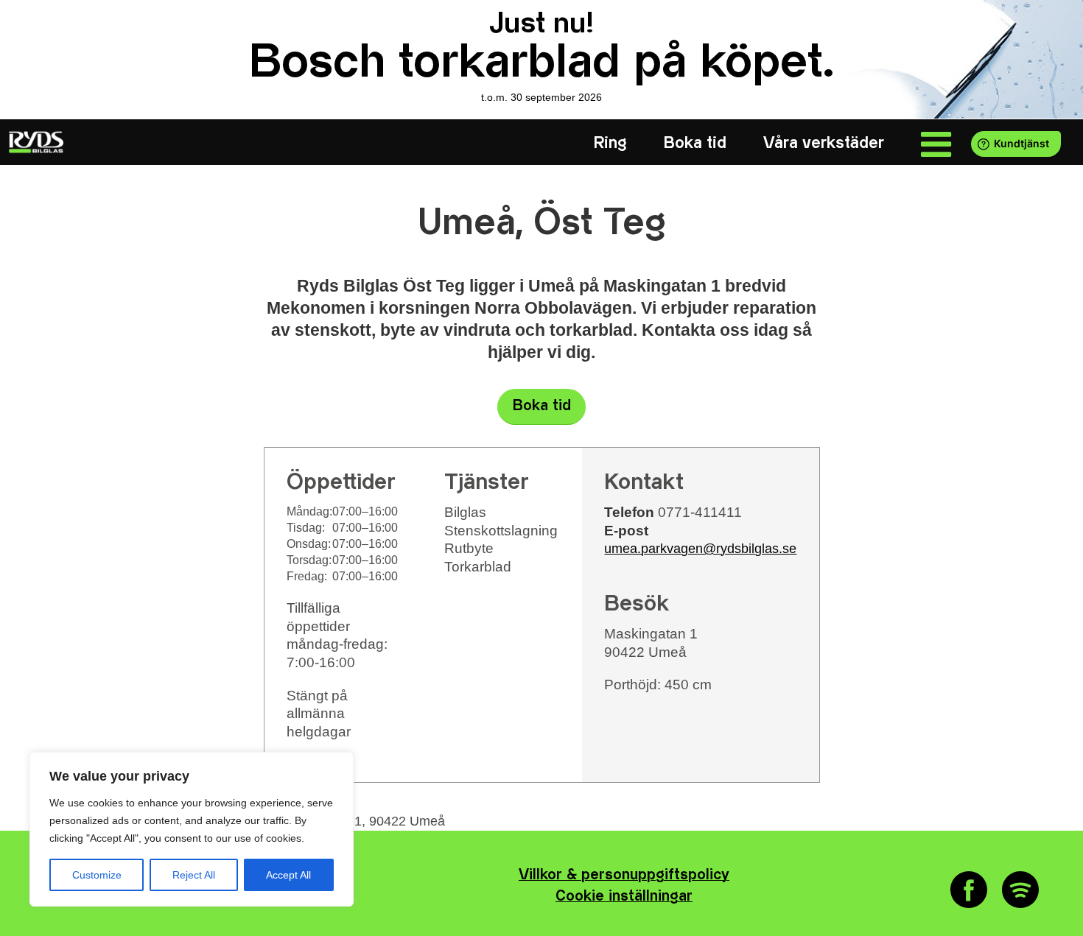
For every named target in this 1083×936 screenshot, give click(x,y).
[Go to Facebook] (969, 889)
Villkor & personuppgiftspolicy (624, 875)
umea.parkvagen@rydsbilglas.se (700, 548)
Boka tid (542, 406)
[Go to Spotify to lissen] (1020, 889)
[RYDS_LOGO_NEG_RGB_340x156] (34, 142)
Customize (97, 875)
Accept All (288, 875)
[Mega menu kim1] (936, 143)
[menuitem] (610, 143)
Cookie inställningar (624, 897)
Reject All (193, 875)
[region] (191, 829)
